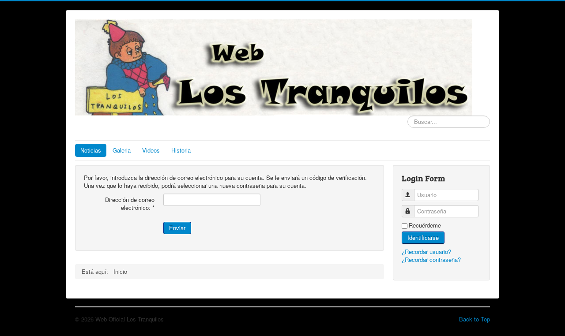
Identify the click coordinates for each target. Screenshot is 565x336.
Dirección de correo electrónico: (129, 204)
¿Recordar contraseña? (431, 259)
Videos (151, 150)
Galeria (122, 150)
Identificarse (423, 237)
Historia (181, 150)
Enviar (177, 228)
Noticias (90, 150)
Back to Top (474, 319)
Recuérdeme (425, 225)
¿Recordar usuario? (426, 251)
